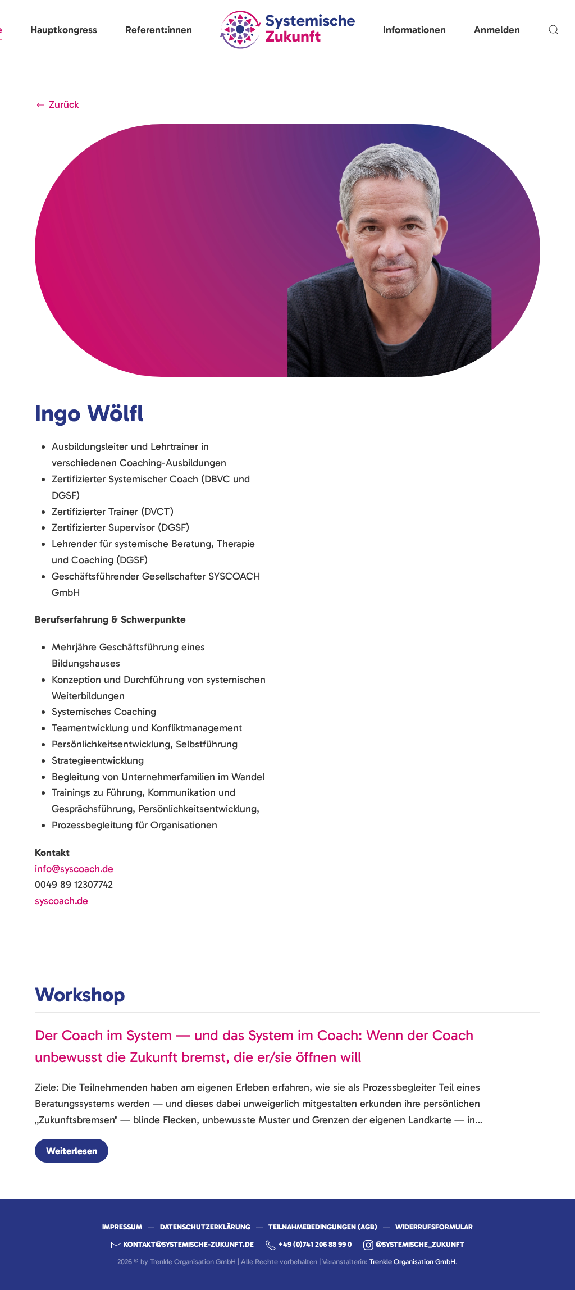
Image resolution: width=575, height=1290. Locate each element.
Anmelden (497, 30)
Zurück (64, 104)
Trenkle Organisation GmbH (412, 1261)
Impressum (122, 1227)
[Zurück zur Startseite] (287, 30)
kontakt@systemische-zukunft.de (189, 1244)
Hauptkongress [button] (63, 30)
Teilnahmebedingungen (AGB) (322, 1227)
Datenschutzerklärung (205, 1227)
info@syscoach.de (74, 869)
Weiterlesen (71, 1150)
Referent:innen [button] (158, 30)
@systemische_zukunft (420, 1244)
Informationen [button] (414, 30)
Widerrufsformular (434, 1227)
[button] (553, 30)
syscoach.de (61, 901)
